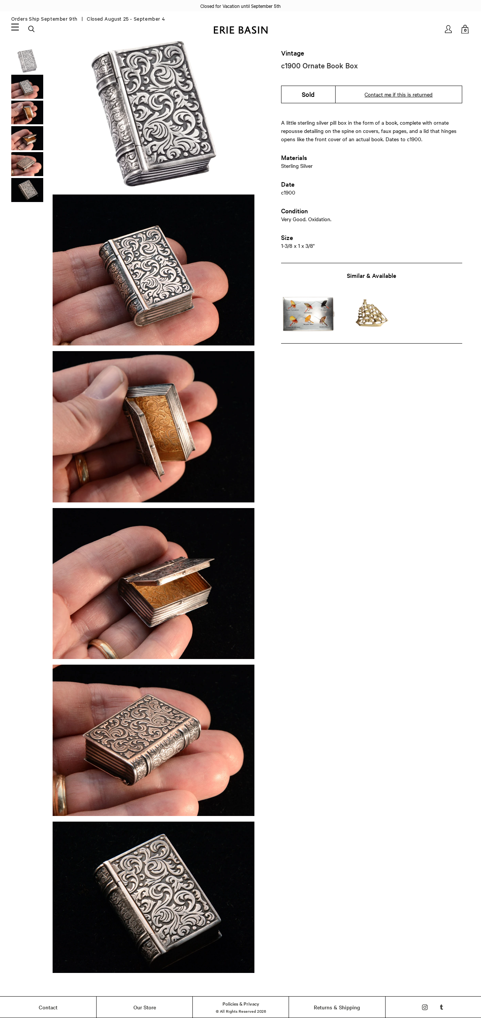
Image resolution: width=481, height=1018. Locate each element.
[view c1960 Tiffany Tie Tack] (371, 313)
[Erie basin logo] (240, 29)
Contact (48, 1007)
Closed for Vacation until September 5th (240, 5)
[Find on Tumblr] (442, 1007)
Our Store (144, 1007)
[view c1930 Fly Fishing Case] (308, 313)
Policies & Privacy (240, 1003)
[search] (32, 29)
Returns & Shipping (337, 1007)
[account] (449, 29)
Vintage (292, 53)
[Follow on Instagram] (425, 1007)
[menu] (15, 26)
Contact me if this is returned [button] (399, 94)
